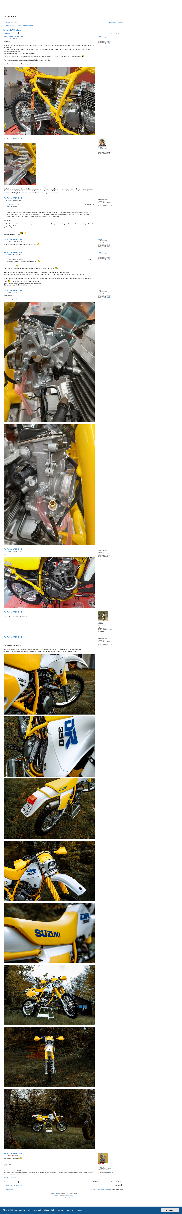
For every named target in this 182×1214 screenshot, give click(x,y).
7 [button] (120, 33)
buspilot (100, 622)
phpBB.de (70, 1195)
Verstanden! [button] (170, 1210)
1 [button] (107, 33)
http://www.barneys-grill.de (10, 1177)
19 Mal (110, 246)
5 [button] (116, 33)
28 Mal (108, 245)
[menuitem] (15, 22)
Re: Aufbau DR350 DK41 (14, 37)
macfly (99, 36)
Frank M (100, 147)
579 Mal (109, 1171)
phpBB (58, 1193)
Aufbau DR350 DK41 (12, 30)
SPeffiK (100, 239)
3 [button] (111, 33)
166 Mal (111, 1172)
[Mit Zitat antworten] (93, 37)
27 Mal (110, 43)
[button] (102, 33)
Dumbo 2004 (101, 1163)
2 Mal (110, 629)
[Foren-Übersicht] (64, 9)
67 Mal (110, 153)
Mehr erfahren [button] (77, 1210)
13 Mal (108, 42)
